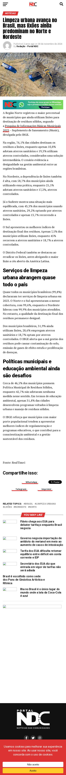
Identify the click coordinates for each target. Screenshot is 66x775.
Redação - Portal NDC (27, 46)
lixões (8, 507)
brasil (29, 504)
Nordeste (20, 507)
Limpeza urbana (46, 504)
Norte (33, 507)
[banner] (33, 108)
